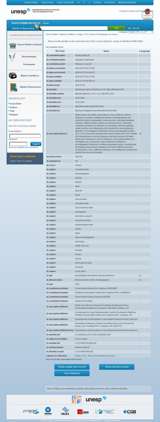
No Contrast (110, 2)
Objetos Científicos (67, 34)
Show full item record (116, 367)
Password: (13, 139)
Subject (14, 114)
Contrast (97, 2)
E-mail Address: (15, 131)
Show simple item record (72, 367)
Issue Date (15, 103)
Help (151, 11)
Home (46, 23)
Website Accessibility (127, 2)
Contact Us (124, 11)
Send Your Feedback (139, 11)
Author (13, 107)
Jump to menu (47, 2)
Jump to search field (65, 2)
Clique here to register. (21, 161)
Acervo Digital (52, 34)
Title (12, 111)
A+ (79, 2)
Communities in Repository (25, 35)
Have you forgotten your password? (24, 147)
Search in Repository (23, 28)
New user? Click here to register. (22, 126)
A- (84, 2)
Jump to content (31, 2)
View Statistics (72, 373)
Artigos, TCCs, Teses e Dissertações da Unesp (97, 34)
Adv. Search (134, 28)
